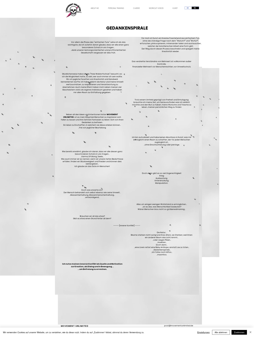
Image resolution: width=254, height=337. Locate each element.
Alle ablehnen (221, 332)
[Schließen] (250, 332)
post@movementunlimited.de (178, 325)
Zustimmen (239, 332)
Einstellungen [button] (203, 332)
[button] (51, 272)
